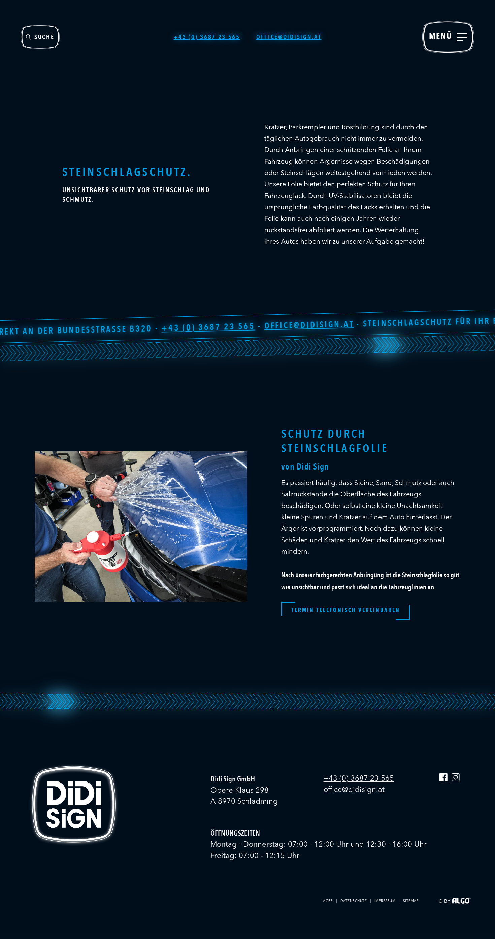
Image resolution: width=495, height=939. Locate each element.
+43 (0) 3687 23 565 (131, 329)
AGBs (328, 901)
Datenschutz (353, 901)
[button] (345, 611)
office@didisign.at (232, 326)
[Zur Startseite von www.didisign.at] (74, 844)
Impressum (385, 901)
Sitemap (411, 901)
